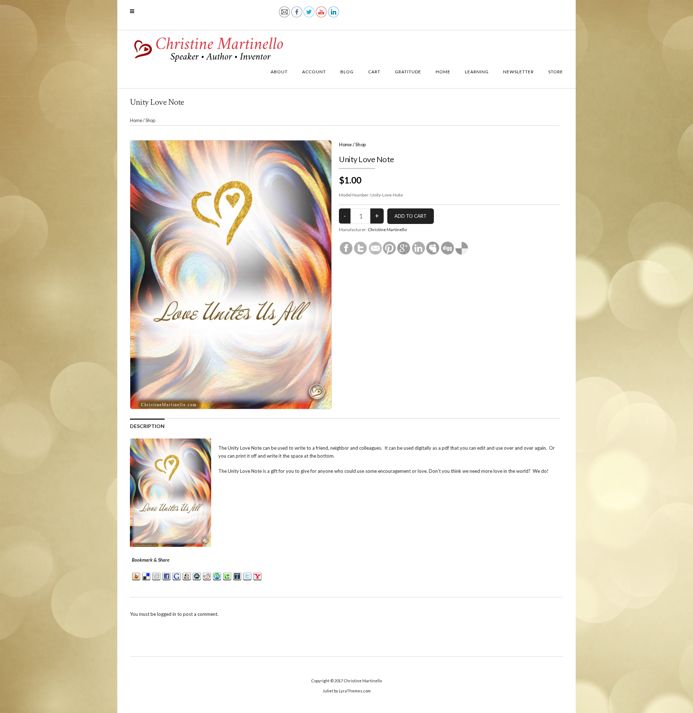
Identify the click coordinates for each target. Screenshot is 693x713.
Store (555, 71)
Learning (477, 71)
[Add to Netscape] (196, 576)
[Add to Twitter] (247, 576)
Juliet (328, 690)
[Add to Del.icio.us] (146, 576)
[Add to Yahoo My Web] (257, 576)
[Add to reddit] (207, 576)
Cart (374, 71)
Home (443, 71)
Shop (150, 120)
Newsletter (518, 71)
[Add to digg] (156, 576)
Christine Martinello (387, 229)
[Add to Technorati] (227, 576)
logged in (166, 614)
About (279, 71)
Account (314, 71)
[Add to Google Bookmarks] (176, 576)
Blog (347, 71)
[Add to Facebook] (166, 576)
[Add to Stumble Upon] (217, 576)
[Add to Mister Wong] (186, 576)
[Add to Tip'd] (237, 576)
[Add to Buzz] (136, 576)
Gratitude (408, 71)
